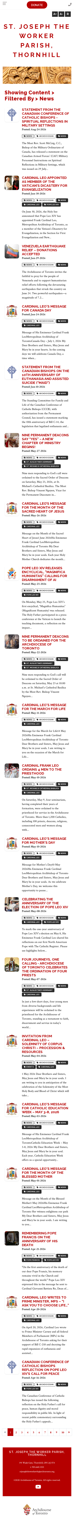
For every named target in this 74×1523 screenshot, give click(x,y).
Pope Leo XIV (52, 205)
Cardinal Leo (33, 205)
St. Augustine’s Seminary (39, 462)
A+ (55, 14)
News (29, 136)
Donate (37, 5)
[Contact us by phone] (70, 4)
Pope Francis (33, 1260)
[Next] (69, 1432)
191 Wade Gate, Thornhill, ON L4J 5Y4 (37, 1462)
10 (63, 1432)
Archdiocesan (46, 136)
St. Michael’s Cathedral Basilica (42, 466)
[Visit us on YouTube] (38, 1487)
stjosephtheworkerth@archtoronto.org (37, 1471)
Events (30, 1067)
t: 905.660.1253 (37, 1467)
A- (61, 14)
